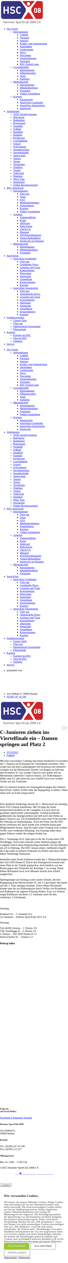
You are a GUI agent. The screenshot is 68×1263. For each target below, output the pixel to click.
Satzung (24, 40)
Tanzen (17, 158)
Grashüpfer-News (29, 264)
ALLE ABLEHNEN (43, 1246)
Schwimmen (19, 146)
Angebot (17, 214)
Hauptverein (26, 99)
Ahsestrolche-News (30, 294)
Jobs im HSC (20, 338)
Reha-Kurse (26, 226)
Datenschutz (38, 1179)
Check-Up (25, 229)
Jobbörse (17, 341)
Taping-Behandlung (30, 238)
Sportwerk (25, 108)
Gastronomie (26, 49)
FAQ (22, 199)
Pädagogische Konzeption (26, 326)
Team (23, 76)
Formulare (25, 90)
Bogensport (19, 123)
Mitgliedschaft (20, 82)
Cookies (5, 1185)
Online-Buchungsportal (25, 185)
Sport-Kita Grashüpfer (31, 102)
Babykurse (18, 117)
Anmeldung (26, 279)
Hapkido (17, 135)
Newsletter (25, 55)
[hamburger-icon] (64, 728)
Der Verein (12, 28)
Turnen (17, 170)
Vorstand (24, 37)
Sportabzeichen (21, 149)
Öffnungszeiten (28, 73)
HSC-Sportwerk (15, 188)
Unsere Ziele (20, 320)
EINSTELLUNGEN (17, 1253)
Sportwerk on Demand (32, 241)
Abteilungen (13, 111)
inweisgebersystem (58, 1179)
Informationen (20, 31)
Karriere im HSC (22, 335)
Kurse (23, 220)
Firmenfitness (27, 205)
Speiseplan (25, 276)
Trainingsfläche (28, 217)
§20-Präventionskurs (30, 235)
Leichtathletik (20, 140)
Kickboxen (19, 137)
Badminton (19, 120)
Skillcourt (25, 223)
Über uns (24, 193)
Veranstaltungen (28, 58)
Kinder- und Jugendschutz (33, 43)
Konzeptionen (27, 270)
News (23, 52)
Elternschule (19, 329)
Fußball (17, 129)
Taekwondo (19, 155)
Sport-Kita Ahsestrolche (32, 105)
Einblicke (25, 79)
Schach (17, 143)
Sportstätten (26, 46)
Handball (18, 132)
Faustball (18, 126)
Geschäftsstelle (21, 67)
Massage (24, 232)
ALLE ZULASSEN (16, 1246)
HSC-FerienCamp (29, 64)
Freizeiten (25, 61)
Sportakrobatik (21, 152)
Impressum (24, 1257)
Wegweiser (25, 273)
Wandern (18, 176)
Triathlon (18, 167)
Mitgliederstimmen (29, 202)
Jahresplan (25, 302)
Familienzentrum (15, 317)
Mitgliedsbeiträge (29, 87)
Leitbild (24, 34)
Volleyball (18, 173)
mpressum (21, 1179)
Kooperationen (27, 282)
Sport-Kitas (12, 255)
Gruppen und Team (30, 267)
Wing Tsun (19, 179)
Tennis (16, 161)
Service (10, 344)
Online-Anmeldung (30, 93)
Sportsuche (19, 182)
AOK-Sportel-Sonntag (25, 114)
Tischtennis (19, 164)
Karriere (17, 96)
